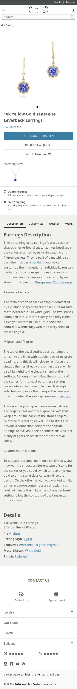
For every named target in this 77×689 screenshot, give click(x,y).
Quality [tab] (54, 223)
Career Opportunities (17, 674)
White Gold (33, 551)
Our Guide (11, 623)
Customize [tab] (36, 223)
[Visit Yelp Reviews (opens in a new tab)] (55, 653)
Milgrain (52, 545)
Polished (21, 556)
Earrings (65, 396)
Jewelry (9, 612)
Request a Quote (38, 145)
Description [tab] (15, 223)
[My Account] (73, 10)
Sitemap (40, 674)
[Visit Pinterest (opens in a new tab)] (24, 663)
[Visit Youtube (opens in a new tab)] (18, 663)
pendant (38, 262)
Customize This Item (38, 136)
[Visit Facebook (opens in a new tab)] (12, 663)
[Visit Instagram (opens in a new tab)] (6, 663)
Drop (16, 533)
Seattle (8, 633)
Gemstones (25, 545)
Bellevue (10, 643)
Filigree (40, 545)
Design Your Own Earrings (53, 282)
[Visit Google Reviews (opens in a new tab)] (21, 653)
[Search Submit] (72, 17)
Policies (54, 674)
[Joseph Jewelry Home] (2, 25)
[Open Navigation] (3, 10)
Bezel (28, 539)
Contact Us (39, 580)
